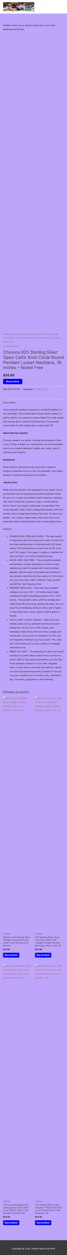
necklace (21, 334)
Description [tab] (9, 402)
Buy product (12, 381)
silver (12, 334)
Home (6, 334)
